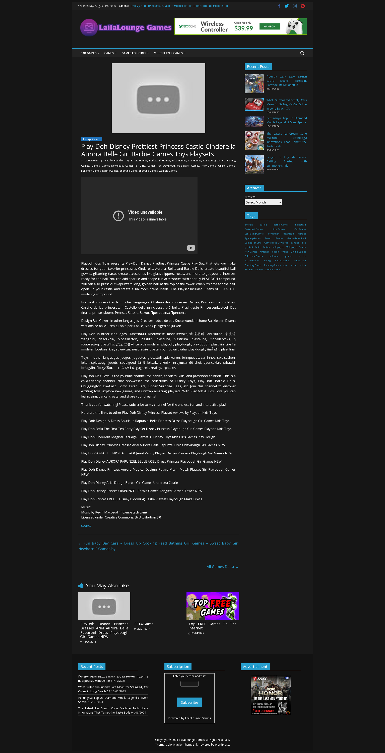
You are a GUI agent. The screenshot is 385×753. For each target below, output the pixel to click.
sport (286, 265)
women (249, 269)
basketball (300, 224)
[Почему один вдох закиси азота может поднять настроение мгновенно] (254, 85)
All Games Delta (223, 566)
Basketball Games (159, 160)
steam (294, 265)
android (249, 224)
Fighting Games (252, 238)
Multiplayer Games (168, 53)
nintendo (265, 251)
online (284, 251)
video (303, 265)
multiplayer (278, 247)
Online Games (226, 165)
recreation (300, 260)
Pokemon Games (91, 170)
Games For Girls (134, 53)
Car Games (88, 53)
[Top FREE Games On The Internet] (212, 595)
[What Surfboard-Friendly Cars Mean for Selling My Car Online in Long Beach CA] (254, 106)
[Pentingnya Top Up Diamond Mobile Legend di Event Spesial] (254, 123)
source (86, 525)
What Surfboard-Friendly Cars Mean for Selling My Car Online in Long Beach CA (286, 104)
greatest (249, 247)
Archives (250, 197)
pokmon (274, 256)
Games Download (112, 165)
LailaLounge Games (198, 718)
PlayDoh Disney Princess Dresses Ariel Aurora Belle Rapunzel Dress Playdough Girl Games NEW (104, 630)
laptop (266, 247)
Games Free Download (161, 165)
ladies (258, 247)
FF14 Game (143, 623)
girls (304, 242)
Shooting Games (148, 170)
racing (267, 260)
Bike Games (179, 160)
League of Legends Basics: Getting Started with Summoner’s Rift (286, 161)
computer (273, 233)
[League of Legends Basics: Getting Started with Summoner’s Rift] (254, 166)
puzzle (302, 256)
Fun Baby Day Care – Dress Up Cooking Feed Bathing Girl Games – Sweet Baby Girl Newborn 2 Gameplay (158, 546)
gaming (295, 242)
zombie (258, 269)
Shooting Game (128, 170)
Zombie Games (168, 170)
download (288, 233)
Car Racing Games (214, 160)
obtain (275, 251)
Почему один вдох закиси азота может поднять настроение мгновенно (179, 6)
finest (268, 238)
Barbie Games (139, 160)
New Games (209, 165)
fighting (302, 233)
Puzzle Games (252, 260)
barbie (263, 224)
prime (288, 256)
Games (109, 53)
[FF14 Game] (158, 595)
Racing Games (110, 170)
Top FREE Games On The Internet (212, 626)
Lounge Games (91, 139)
